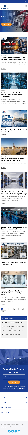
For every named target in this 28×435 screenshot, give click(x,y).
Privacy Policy (15, 426)
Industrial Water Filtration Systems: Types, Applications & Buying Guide (13, 327)
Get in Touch (14, 358)
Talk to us (6, 24)
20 (20, 309)
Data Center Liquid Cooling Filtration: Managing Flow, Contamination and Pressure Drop (13, 94)
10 (17, 309)
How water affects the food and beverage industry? (12, 331)
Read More (3, 69)
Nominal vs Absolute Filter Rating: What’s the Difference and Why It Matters (12, 293)
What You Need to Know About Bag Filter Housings (12, 323)
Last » (3, 311)
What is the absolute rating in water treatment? (11, 335)
